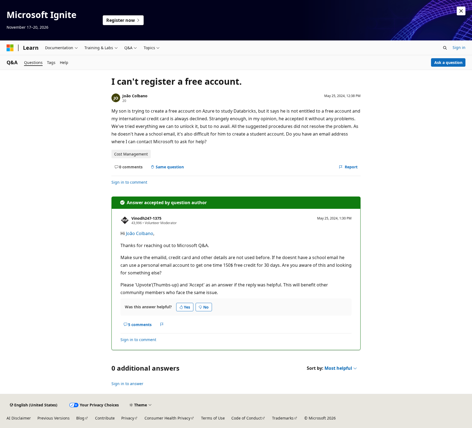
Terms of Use (213, 418)
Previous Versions (53, 418)
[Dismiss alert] (461, 11)
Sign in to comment (129, 182)
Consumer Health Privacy (167, 418)
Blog (80, 418)
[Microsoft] (10, 47)
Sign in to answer (127, 383)
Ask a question (448, 62)
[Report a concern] (162, 324)
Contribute (105, 418)
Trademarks (283, 418)
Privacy (127, 418)
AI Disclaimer (19, 418)
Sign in (459, 47)
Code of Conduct (246, 418)
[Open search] (444, 48)
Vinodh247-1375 (146, 218)
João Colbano (135, 95)
